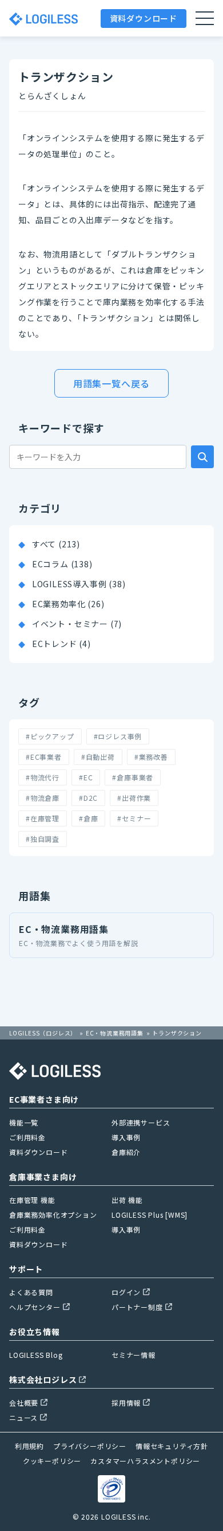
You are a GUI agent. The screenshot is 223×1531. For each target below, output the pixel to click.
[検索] (202, 456)
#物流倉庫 (42, 798)
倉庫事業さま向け (43, 1176)
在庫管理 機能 (32, 1200)
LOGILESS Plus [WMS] (150, 1214)
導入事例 (126, 1137)
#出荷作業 (134, 798)
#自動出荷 (98, 757)
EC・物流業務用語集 (78, 935)
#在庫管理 (42, 818)
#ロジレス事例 (118, 736)
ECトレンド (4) (61, 643)
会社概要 (23, 1402)
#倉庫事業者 (132, 777)
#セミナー (134, 818)
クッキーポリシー (52, 1460)
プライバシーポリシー (89, 1446)
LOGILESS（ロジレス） (43, 1033)
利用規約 (29, 1446)
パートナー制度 (137, 1307)
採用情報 (126, 1402)
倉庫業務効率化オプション (53, 1214)
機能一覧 (23, 1122)
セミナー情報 (134, 1355)
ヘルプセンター (35, 1307)
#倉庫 (88, 818)
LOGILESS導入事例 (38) (79, 584)
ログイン (126, 1292)
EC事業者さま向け (44, 1099)
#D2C (88, 798)
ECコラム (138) (62, 564)
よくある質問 (31, 1292)
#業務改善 (151, 757)
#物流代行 (42, 777)
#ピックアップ (50, 736)
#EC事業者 (44, 757)
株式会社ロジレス (43, 1379)
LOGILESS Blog (35, 1355)
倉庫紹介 (126, 1152)
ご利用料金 (27, 1137)
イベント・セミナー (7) (77, 623)
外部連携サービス (141, 1122)
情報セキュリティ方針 (172, 1446)
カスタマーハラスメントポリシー (145, 1460)
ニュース (23, 1417)
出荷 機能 (127, 1200)
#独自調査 (42, 839)
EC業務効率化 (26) (68, 603)
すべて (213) (56, 544)
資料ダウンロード (143, 18)
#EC (86, 777)
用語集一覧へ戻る (111, 383)
